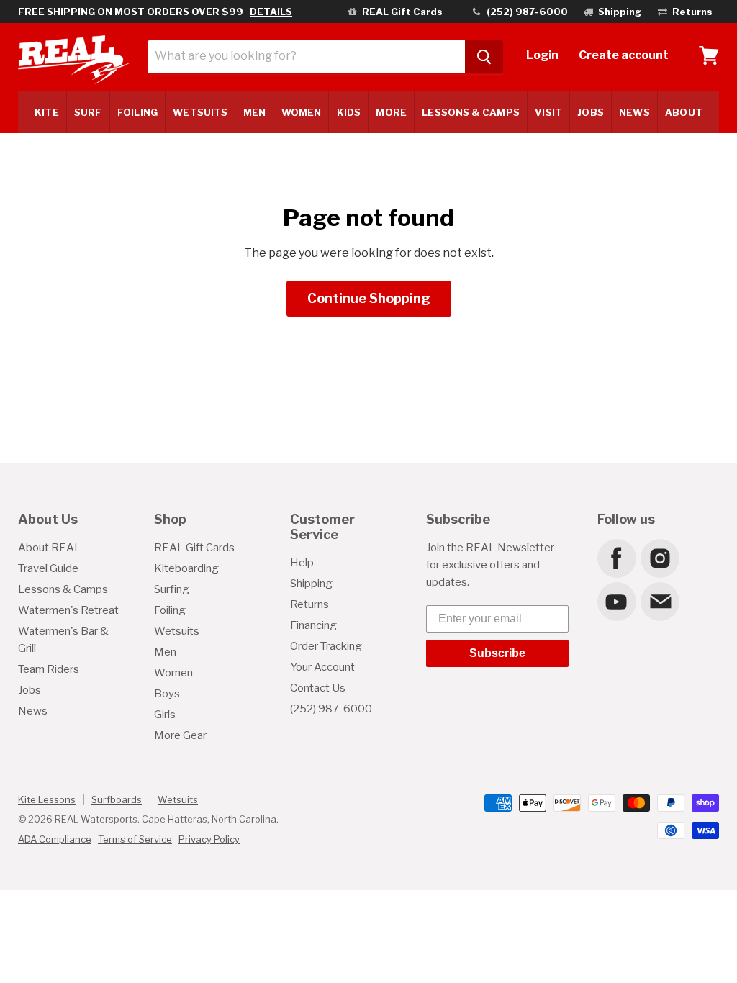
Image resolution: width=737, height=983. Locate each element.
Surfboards (116, 799)
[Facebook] (616, 557)
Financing (313, 625)
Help (302, 562)
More (391, 112)
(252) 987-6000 (331, 708)
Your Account (322, 667)
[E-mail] (659, 600)
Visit (548, 112)
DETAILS (271, 11)
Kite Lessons (47, 799)
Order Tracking (326, 646)
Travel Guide (48, 568)
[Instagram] (659, 557)
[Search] (484, 56)
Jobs (590, 112)
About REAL (49, 547)
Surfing (171, 589)
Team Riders (48, 669)
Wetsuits (200, 112)
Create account (624, 55)
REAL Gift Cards (194, 547)
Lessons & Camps (470, 112)
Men (254, 112)
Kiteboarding (186, 568)
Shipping (311, 583)
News (634, 112)
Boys (167, 693)
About (683, 112)
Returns (309, 604)
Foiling (137, 112)
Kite (46, 112)
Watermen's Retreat (68, 610)
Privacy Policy (209, 839)
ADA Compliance (54, 839)
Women (301, 112)
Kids (349, 112)
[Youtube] (616, 600)
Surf (87, 112)
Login (542, 55)
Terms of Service (135, 839)
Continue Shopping (368, 298)
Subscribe (497, 653)
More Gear (180, 735)
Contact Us (317, 687)
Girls (165, 714)
